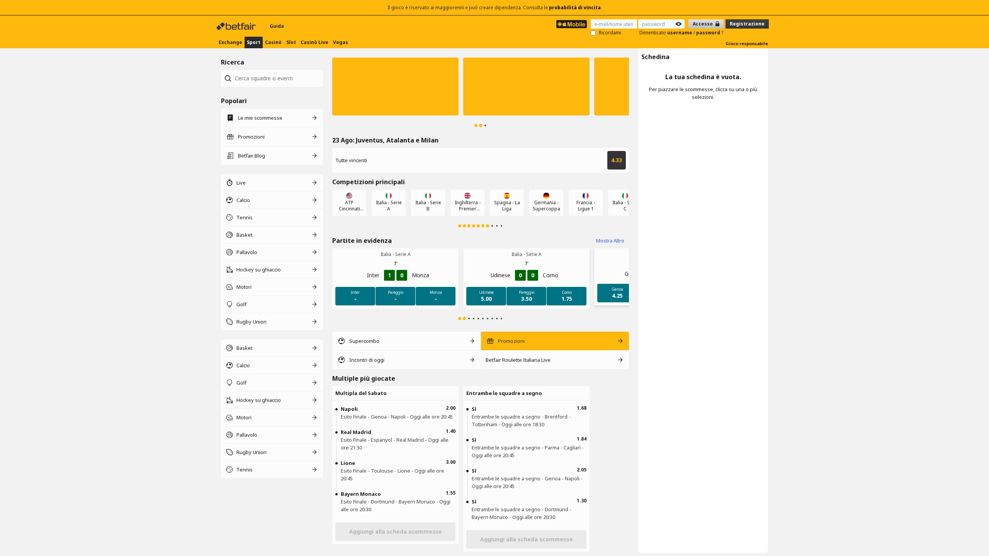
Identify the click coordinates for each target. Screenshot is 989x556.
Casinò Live (314, 42)
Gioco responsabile (747, 43)
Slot (291, 42)
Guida (277, 26)
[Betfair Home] (236, 26)
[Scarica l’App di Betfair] (571, 24)
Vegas (340, 42)
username (680, 32)
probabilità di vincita (575, 7)
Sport (253, 42)
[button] (395, 86)
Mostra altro (610, 240)
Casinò (273, 42)
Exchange (230, 42)
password (708, 32)
